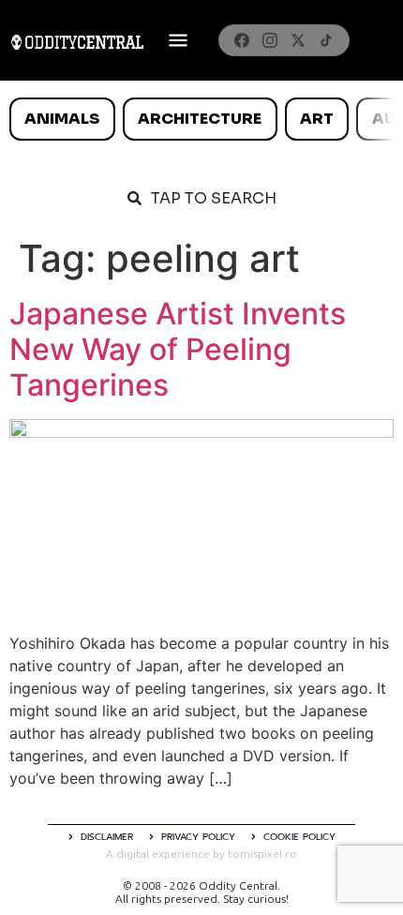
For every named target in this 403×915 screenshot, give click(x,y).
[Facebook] (241, 40)
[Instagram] (269, 40)
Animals (61, 118)
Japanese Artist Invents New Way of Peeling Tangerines (177, 349)
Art (317, 118)
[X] (298, 40)
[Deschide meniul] (178, 40)
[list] (201, 119)
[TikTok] (326, 40)
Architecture (199, 118)
